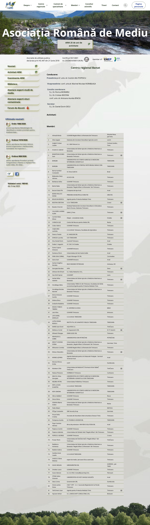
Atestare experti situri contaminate (18, 100)
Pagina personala (138, 5)
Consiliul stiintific (88, 5)
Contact (115, 5)
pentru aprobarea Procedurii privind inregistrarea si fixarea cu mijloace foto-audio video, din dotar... (21, 162)
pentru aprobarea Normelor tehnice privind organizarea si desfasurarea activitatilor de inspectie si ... (19, 146)
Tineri (104, 5)
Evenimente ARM (16, 78)
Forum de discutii (16, 108)
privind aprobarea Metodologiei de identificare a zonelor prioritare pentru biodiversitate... (20, 130)
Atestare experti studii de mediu (20, 91)
